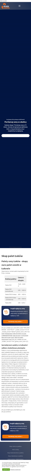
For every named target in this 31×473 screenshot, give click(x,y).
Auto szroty (15, 449)
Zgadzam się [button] (6, 469)
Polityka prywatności (15, 469)
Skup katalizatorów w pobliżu (15, 453)
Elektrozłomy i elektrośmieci (15, 459)
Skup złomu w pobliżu (15, 446)
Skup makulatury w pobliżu (15, 456)
